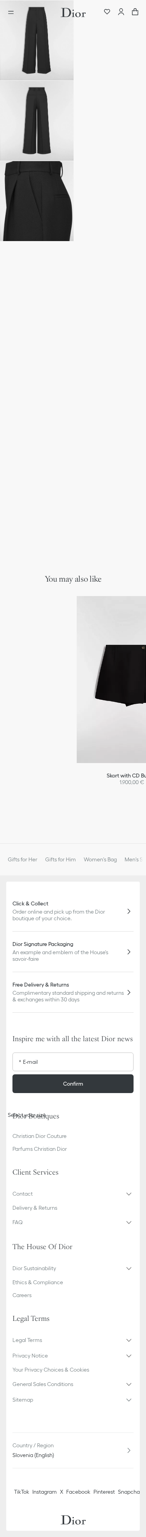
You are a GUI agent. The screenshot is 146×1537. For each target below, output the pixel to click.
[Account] (121, 12)
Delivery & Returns (34, 1208)
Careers (22, 1295)
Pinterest (104, 1492)
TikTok (21, 1492)
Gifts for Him (60, 859)
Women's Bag (100, 859)
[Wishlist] (107, 12)
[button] (37, 40)
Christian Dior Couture (39, 1136)
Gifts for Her (22, 859)
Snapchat (130, 1492)
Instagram (44, 1492)
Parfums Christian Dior (39, 1149)
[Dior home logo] (73, 12)
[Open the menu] (13, 12)
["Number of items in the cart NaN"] (135, 12)
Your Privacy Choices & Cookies (50, 1370)
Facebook (78, 1492)
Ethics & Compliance (37, 1282)
